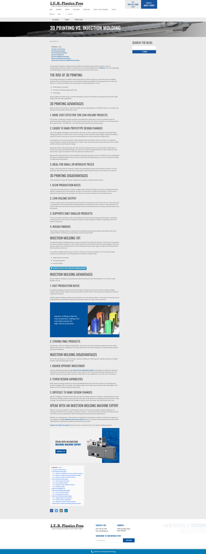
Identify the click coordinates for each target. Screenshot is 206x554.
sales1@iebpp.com (103, 531)
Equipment (59, 9)
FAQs (59, 14)
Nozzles (114, 9)
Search (145, 52)
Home (51, 9)
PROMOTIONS (86, 9)
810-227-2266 (103, 529)
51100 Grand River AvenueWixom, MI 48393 (123, 530)
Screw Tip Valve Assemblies (101, 9)
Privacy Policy (79, 20)
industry (102, 68)
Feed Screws (76, 9)
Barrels (67, 9)
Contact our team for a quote (59, 425)
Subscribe (129, 540)
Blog (58, 33)
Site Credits (55, 20)
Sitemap (67, 20)
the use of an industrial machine (83, 370)
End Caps (52, 14)
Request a (149, 4)
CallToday (133, 4)
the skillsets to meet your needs (72, 419)
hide (60, 47)
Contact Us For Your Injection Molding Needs (69, 268)
